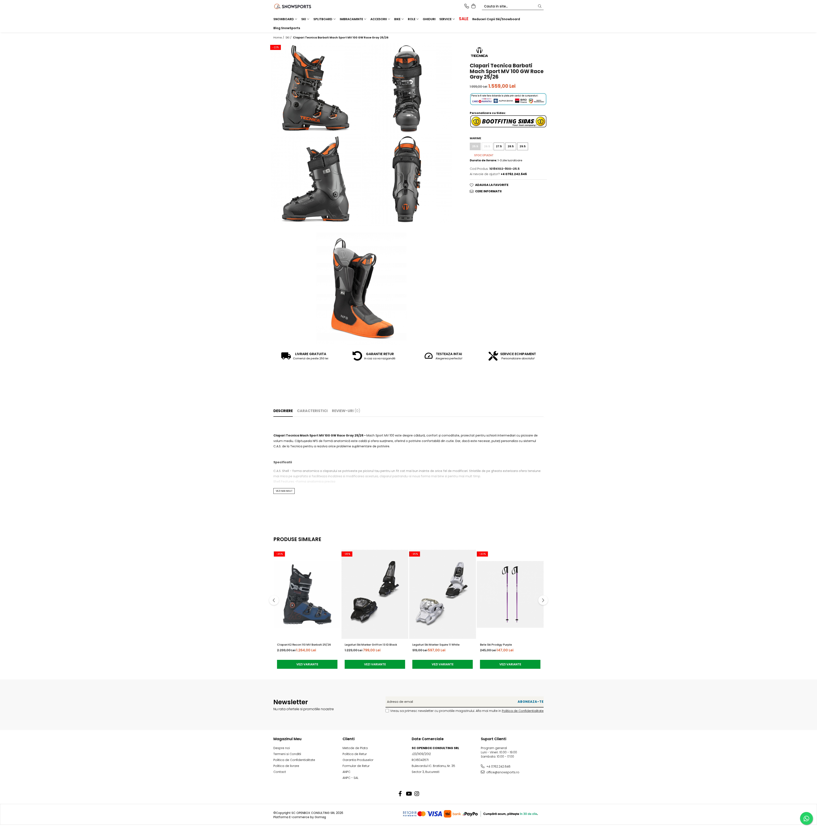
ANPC (346, 772)
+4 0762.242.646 (498, 766)
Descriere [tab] (283, 410)
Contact (279, 772)
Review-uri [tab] (346, 410)
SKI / (289, 38)
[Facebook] (400, 794)
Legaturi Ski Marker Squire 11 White (436, 645)
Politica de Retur (355, 754)
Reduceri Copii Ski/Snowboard (496, 19)
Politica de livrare (286, 766)
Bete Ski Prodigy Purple (496, 645)
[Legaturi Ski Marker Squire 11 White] (442, 594)
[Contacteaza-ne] (466, 6)
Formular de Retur (356, 766)
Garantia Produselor (358, 760)
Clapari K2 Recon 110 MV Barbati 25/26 (304, 645)
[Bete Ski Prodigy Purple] (510, 594)
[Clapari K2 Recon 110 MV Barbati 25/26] (307, 594)
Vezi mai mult (284, 491)
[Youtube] (408, 794)
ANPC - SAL (351, 778)
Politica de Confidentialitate (523, 711)
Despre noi (281, 748)
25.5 (475, 146)
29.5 (523, 146)
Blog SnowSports (286, 28)
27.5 (499, 146)
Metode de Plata (355, 748)
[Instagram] (417, 794)
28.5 (511, 146)
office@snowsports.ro (502, 772)
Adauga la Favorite (491, 185)
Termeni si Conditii (287, 754)
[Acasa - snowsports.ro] (297, 6)
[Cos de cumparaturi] (473, 6)
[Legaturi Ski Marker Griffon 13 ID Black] (374, 594)
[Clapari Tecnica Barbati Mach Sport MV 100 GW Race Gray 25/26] (316, 88)
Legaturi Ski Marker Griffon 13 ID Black (371, 645)
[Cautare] (540, 6)
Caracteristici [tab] (312, 410)
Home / (279, 38)
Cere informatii (488, 191)
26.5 (487, 146)
